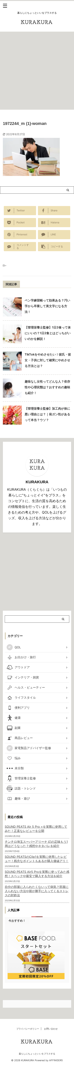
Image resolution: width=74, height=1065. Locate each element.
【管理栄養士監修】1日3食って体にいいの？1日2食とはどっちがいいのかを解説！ (48, 333)
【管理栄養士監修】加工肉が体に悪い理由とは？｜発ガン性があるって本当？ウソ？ (47, 414)
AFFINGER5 (56, 1060)
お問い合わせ (51, 1028)
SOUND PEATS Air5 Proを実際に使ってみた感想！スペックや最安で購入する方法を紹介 (37, 874)
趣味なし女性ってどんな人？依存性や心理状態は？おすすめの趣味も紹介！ (47, 387)
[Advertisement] (37, 71)
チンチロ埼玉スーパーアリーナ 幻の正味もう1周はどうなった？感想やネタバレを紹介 (36, 844)
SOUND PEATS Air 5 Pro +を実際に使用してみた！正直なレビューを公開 (36, 829)
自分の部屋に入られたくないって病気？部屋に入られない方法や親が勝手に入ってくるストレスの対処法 (36, 891)
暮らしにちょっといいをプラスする (37, 1053)
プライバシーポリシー (27, 1028)
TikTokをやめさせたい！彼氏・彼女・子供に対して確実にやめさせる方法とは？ (48, 360)
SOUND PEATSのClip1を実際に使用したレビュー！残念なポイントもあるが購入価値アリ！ (36, 859)
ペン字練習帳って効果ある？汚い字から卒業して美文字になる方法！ (47, 306)
